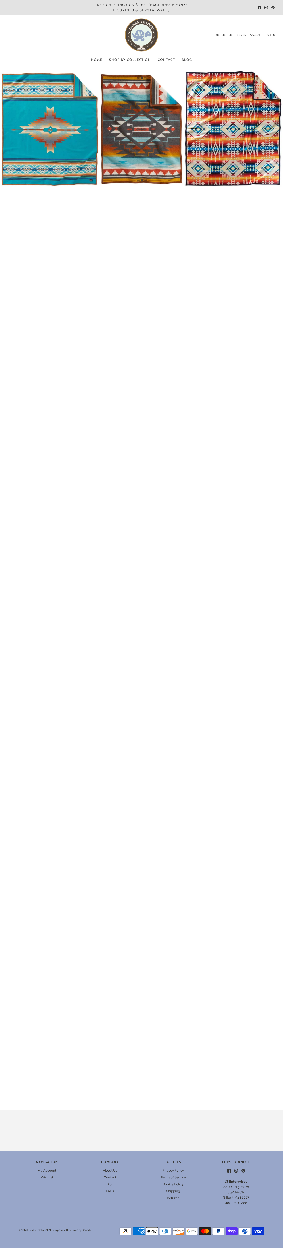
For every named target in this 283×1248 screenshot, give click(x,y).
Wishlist (47, 1177)
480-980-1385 (236, 1203)
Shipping (173, 1191)
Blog (187, 60)
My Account (47, 1170)
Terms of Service (173, 1177)
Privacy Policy (173, 1170)
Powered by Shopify (79, 1230)
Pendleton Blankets (141, 138)
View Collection (141, 162)
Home (96, 60)
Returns (173, 1198)
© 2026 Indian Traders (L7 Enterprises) (42, 1230)
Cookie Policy (173, 1184)
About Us (110, 1170)
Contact (166, 60)
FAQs (110, 1191)
